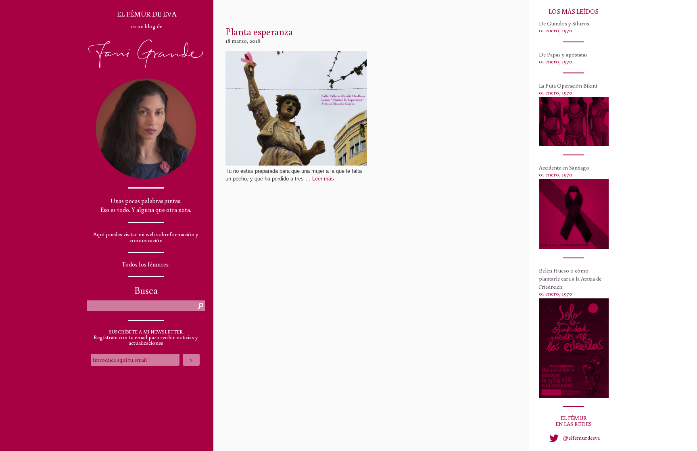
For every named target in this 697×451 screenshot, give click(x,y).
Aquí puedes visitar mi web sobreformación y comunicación (145, 237)
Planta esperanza (259, 31)
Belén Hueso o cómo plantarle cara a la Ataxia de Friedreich (570, 278)
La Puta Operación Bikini (568, 85)
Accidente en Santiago (564, 167)
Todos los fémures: (146, 264)
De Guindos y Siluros (564, 23)
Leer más (323, 179)
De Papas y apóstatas (563, 54)
